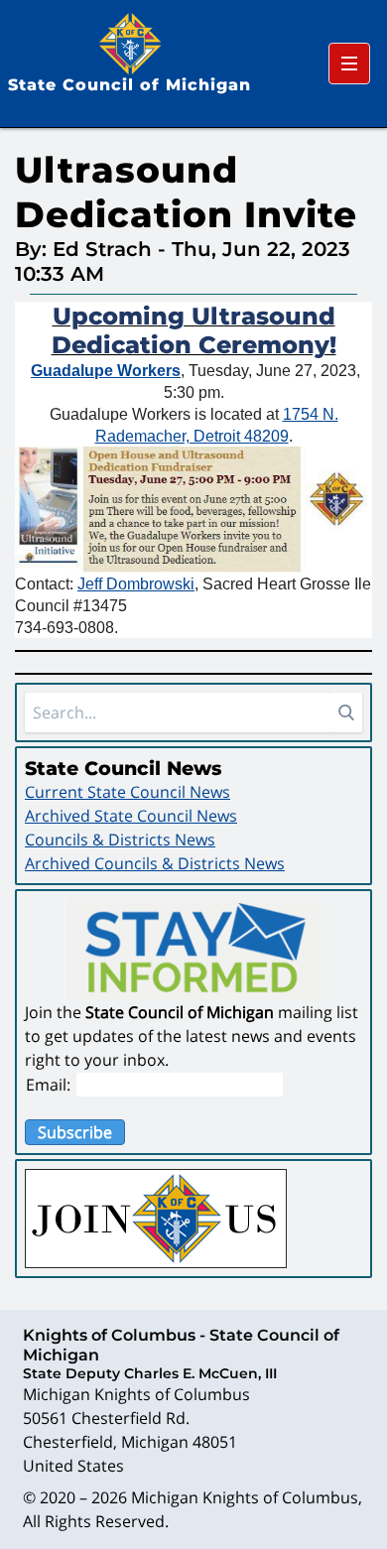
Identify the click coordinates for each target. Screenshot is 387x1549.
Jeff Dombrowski (135, 584)
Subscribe (75, 1132)
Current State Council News (127, 792)
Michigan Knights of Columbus (244, 1497)
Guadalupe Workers (106, 370)
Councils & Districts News (120, 839)
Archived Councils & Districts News (155, 863)
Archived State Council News (131, 816)
